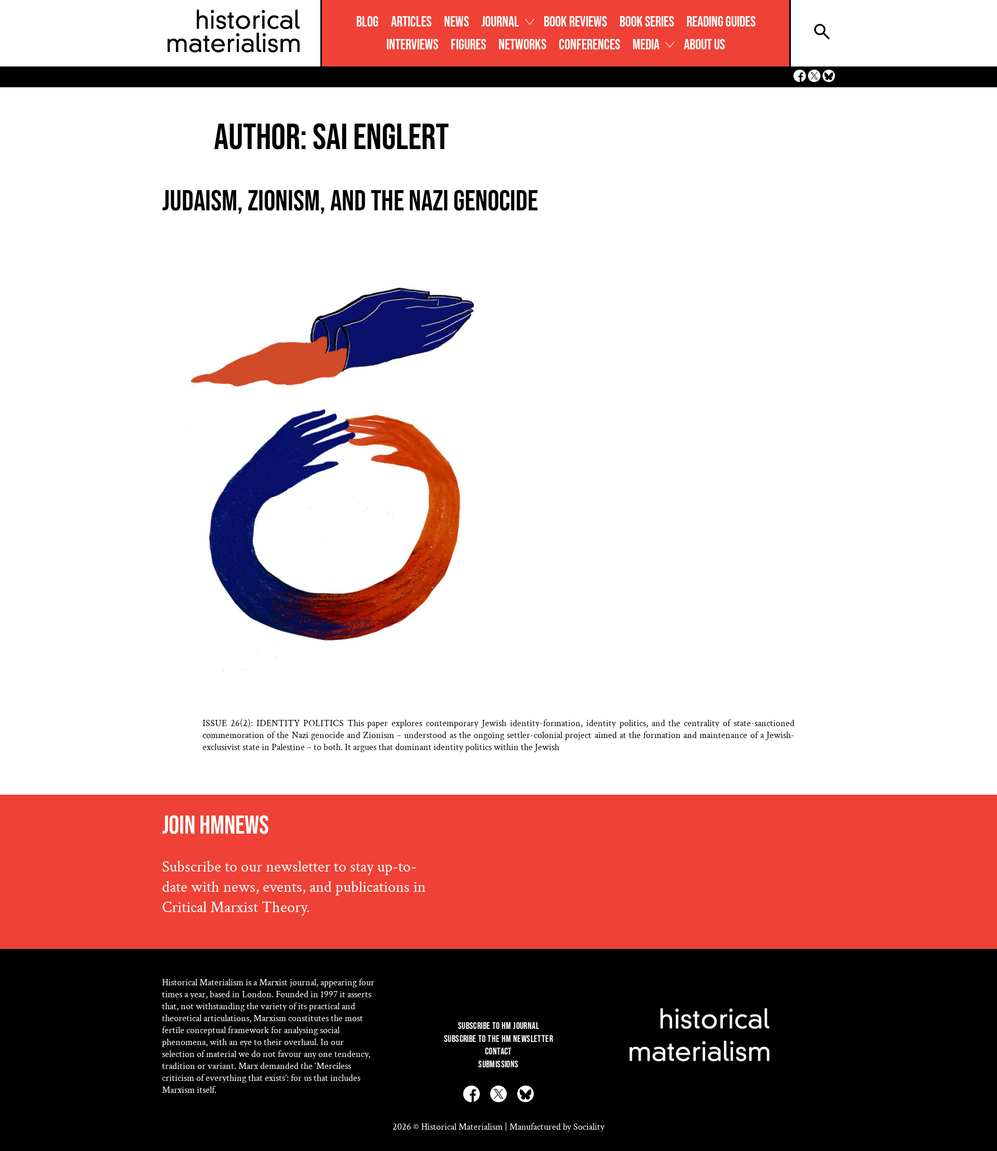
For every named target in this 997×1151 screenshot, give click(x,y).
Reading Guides (721, 22)
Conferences (589, 44)
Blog (367, 22)
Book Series (646, 22)
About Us (704, 44)
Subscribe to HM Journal (498, 1026)
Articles (411, 22)
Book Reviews (575, 22)
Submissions (498, 1064)
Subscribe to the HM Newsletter (498, 1039)
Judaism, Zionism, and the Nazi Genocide (350, 201)
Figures (468, 44)
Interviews (412, 44)
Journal (500, 22)
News (456, 22)
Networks (522, 44)
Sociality (588, 1127)
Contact (498, 1051)
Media (645, 44)
